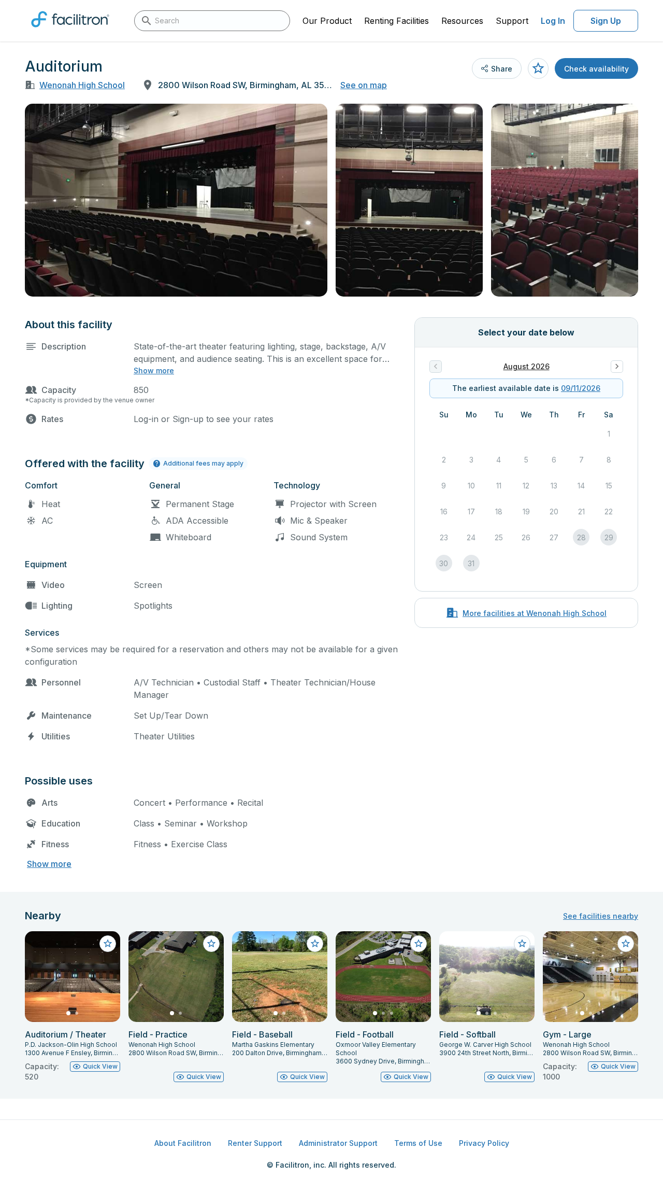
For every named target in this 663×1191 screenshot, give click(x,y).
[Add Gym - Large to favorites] (625, 943)
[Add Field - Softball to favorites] (522, 943)
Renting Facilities (396, 21)
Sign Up (605, 21)
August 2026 (526, 366)
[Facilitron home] (70, 30)
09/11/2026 (580, 388)
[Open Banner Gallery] (176, 200)
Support (512, 21)
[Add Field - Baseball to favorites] (315, 943)
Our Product (327, 21)
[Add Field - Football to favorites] (418, 943)
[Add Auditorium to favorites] (538, 68)
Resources (462, 21)
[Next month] (617, 366)
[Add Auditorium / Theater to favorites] (107, 943)
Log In (553, 21)
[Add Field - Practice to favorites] (211, 943)
